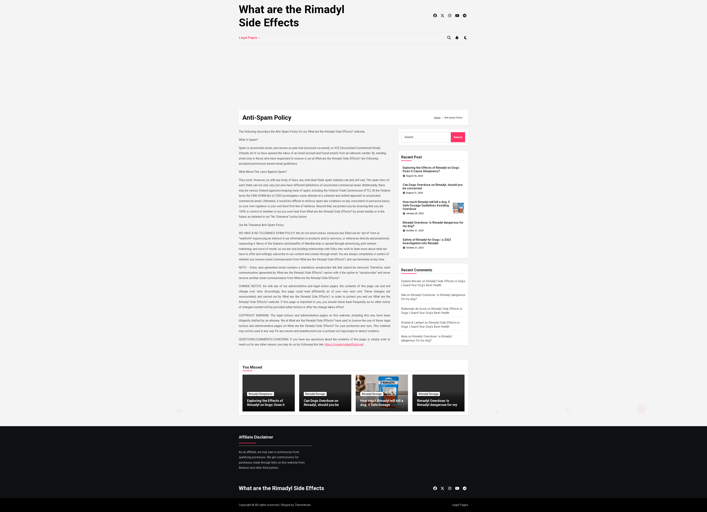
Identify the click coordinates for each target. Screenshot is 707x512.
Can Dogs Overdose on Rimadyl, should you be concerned (321, 405)
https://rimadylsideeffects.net (344, 344)
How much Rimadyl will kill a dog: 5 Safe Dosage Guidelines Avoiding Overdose (426, 205)
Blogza (285, 505)
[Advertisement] (353, 75)
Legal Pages (248, 37)
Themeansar (302, 505)
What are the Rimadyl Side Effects (291, 16)
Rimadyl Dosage (315, 393)
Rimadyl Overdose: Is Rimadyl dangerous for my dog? (437, 405)
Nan (403, 295)
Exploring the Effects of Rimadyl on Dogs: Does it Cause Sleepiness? (431, 169)
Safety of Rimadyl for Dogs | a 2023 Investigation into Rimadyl (427, 241)
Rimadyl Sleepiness (260, 393)
